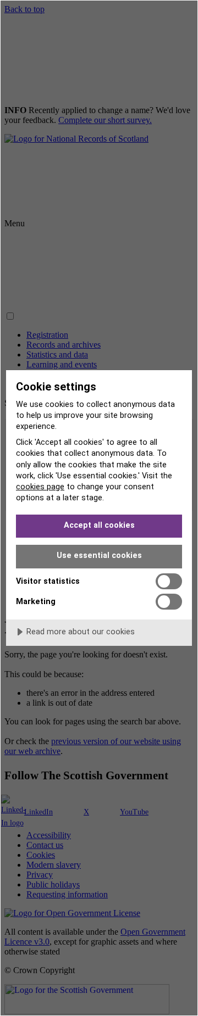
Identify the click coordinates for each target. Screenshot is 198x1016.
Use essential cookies (99, 555)
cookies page (40, 487)
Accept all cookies (99, 525)
